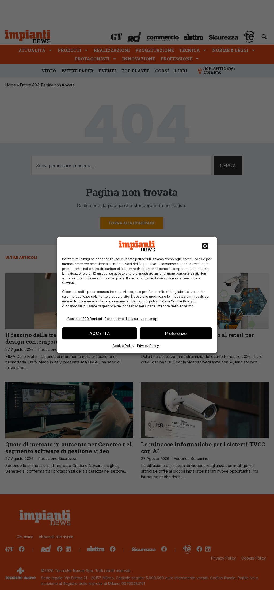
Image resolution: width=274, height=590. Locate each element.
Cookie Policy (123, 346)
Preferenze (176, 333)
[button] (205, 246)
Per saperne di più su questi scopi (131, 319)
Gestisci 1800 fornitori (84, 319)
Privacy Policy (148, 346)
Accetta (99, 333)
